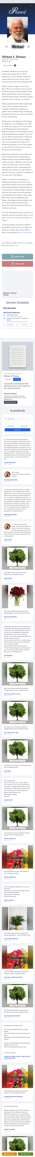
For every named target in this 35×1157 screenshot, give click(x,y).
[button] (17, 558)
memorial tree (22, 243)
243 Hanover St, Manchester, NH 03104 (17, 321)
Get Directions (10, 324)
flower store (14, 245)
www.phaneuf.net (27, 232)
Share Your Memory (10, 402)
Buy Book (16, 379)
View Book (8, 379)
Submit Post (17, 429)
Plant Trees (24, 324)
